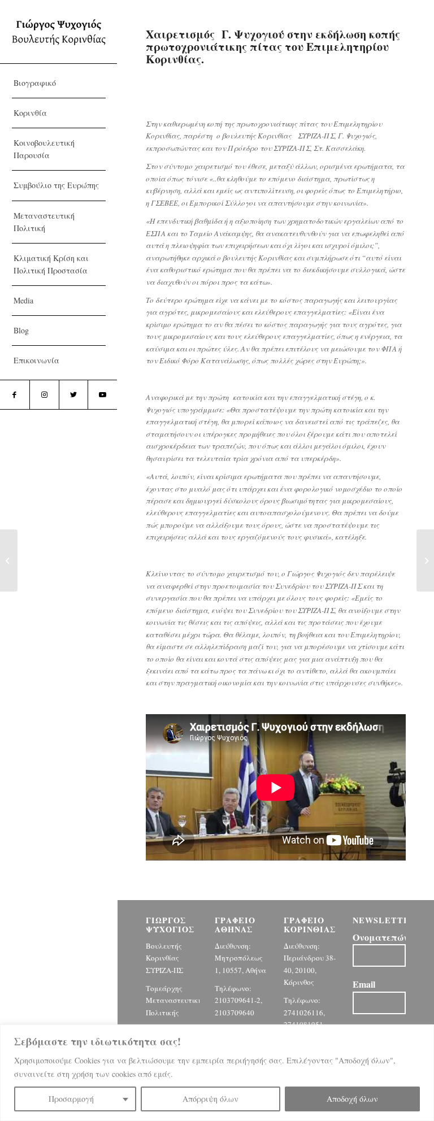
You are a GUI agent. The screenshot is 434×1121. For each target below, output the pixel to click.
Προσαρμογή (71, 1098)
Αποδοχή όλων (352, 1098)
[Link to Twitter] (73, 394)
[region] (217, 1072)
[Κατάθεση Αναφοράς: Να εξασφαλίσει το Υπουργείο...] (425, 560)
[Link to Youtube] (102, 394)
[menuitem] (59, 83)
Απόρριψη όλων (210, 1098)
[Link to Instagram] (44, 394)
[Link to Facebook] (14, 394)
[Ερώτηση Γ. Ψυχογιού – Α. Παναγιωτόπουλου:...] (9, 560)
